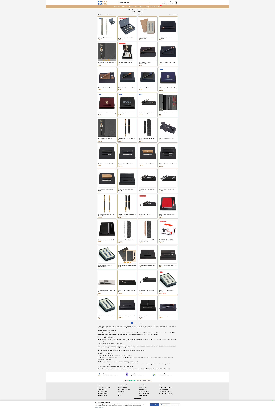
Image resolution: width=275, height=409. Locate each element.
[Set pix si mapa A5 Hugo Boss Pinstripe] (168, 254)
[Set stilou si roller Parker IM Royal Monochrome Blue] (107, 254)
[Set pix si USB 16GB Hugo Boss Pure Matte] (127, 280)
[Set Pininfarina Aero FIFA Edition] (127, 52)
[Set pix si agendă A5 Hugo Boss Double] (127, 178)
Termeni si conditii (143, 387)
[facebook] (159, 393)
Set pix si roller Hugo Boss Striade (146, 113)
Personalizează (175, 404)
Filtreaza (102, 14)
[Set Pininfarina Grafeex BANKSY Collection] (168, 229)
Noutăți (147, 7)
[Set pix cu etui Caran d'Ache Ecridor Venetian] (127, 229)
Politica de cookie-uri (99, 407)
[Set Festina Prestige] (168, 305)
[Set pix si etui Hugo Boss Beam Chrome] (127, 153)
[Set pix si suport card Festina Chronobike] (168, 26)
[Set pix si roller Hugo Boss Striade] (148, 102)
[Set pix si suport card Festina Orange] (127, 77)
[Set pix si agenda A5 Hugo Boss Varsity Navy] (168, 77)
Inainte (141, 323)
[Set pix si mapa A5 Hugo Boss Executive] (148, 305)
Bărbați (131, 7)
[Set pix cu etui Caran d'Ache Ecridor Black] (148, 128)
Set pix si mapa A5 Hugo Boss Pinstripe (168, 265)
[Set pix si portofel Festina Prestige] (168, 52)
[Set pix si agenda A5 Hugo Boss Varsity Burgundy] (107, 102)
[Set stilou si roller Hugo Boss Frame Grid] (148, 178)
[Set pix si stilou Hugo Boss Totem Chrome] (168, 178)
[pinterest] (166, 393)
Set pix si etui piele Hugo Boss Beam (147, 163)
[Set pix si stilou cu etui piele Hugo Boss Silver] (168, 153)
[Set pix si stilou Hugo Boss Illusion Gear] (148, 280)
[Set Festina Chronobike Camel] (107, 77)
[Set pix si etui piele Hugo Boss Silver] (107, 153)
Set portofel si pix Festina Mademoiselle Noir (144, 63)
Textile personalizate (102, 395)
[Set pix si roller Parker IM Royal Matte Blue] (107, 305)
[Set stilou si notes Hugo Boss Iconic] (107, 229)
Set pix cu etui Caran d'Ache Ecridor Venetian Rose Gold (147, 240)
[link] (168, 390)
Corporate (154, 7)
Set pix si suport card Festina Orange (126, 87)
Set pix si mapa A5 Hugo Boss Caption (127, 315)
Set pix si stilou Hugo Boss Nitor (146, 214)
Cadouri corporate (102, 389)
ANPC (119, 395)
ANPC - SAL (121, 393)
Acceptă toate (154, 404)
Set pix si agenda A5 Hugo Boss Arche (127, 113)
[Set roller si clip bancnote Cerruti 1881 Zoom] (107, 280)
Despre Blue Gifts (143, 389)
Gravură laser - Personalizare (104, 387)
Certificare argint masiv (144, 391)
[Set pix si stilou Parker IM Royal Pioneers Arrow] (127, 26)
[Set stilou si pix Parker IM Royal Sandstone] (107, 26)
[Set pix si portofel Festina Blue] (148, 77)
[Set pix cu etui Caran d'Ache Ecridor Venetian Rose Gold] (148, 229)
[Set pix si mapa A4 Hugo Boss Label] (148, 254)
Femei (137, 7)
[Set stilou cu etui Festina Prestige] (168, 128)
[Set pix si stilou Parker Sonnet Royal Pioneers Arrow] (107, 204)
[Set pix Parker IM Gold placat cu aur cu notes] (107, 52)
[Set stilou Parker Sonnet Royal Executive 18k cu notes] (107, 128)
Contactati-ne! (121, 391)
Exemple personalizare (144, 393)
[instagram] (169, 393)
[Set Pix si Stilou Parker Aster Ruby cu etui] (168, 102)
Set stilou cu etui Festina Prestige (166, 138)
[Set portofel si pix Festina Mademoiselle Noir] (148, 52)
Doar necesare (164, 404)
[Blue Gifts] (102, 3)
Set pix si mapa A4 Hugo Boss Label (147, 265)
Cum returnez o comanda (124, 389)
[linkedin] (172, 393)
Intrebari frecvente (143, 395)
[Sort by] (176, 15)
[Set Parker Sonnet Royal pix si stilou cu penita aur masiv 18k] (127, 204)
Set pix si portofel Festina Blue (146, 87)
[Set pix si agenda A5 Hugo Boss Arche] (127, 102)
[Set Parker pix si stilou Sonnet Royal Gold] (127, 128)
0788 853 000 (165, 388)
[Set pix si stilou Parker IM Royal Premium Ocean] (148, 26)
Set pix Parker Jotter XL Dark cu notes (127, 265)
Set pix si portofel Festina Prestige (167, 62)
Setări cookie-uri (137, 398)
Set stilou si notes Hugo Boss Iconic (106, 239)
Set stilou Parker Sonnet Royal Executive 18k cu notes (105, 139)
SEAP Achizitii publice (102, 391)
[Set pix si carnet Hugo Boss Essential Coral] (168, 204)
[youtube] (162, 393)
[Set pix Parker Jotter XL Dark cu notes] (127, 254)
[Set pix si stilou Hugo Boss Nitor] (148, 204)
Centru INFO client (122, 387)
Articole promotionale (102, 393)
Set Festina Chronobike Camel (105, 87)
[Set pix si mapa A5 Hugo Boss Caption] (127, 305)
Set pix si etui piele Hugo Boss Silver (106, 163)
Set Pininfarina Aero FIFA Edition (125, 62)
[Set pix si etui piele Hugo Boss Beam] (148, 153)
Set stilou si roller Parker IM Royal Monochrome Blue (105, 266)
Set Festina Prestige (163, 315)
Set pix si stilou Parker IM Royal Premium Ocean (146, 37)
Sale (159, 6)
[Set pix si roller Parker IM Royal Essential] (168, 280)
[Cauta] (148, 2)
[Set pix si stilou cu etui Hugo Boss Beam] (107, 178)
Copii (141, 7)
